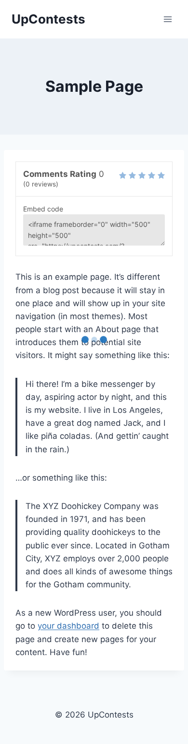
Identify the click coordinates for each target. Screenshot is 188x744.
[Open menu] (167, 19)
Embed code (43, 209)
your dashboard (68, 626)
